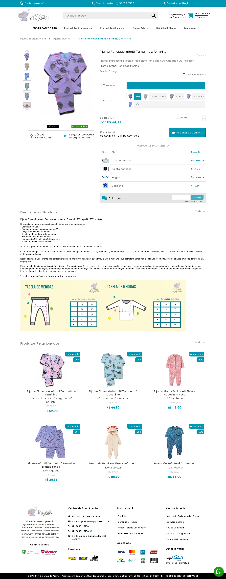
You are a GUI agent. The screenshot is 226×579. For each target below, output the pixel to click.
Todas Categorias (44, 28)
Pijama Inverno (61, 38)
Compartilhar (81, 126)
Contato (122, 516)
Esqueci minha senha (177, 539)
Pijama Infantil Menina (33, 38)
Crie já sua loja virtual (177, 562)
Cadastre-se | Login (178, 3)
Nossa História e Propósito (132, 527)
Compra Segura (175, 521)
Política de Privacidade (130, 533)
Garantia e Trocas (127, 521)
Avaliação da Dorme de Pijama (183, 516)
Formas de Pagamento (178, 533)
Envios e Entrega (175, 527)
